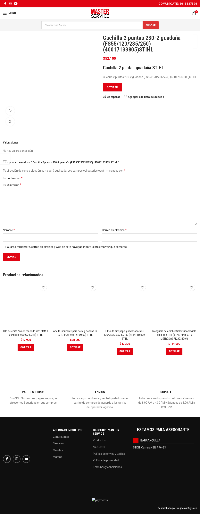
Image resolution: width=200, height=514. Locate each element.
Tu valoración (12, 185)
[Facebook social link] (5, 4)
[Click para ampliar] (10, 121)
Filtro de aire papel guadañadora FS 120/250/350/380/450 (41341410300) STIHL (125, 335)
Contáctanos (61, 436)
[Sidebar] (5, 159)
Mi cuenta (99, 447)
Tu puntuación (12, 178)
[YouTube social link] (16, 4)
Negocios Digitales (187, 508)
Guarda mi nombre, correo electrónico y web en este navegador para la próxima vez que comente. (67, 246)
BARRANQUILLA (150, 440)
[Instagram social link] (10, 4)
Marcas (57, 456)
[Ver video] (10, 110)
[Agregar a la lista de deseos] (43, 287)
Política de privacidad (106, 460)
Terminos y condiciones (107, 467)
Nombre (9, 230)
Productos (99, 440)
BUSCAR (151, 25)
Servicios (58, 443)
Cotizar (112, 87)
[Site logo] (100, 13)
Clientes (58, 450)
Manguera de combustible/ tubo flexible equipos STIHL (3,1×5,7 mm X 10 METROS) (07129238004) (174, 335)
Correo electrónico (114, 230)
